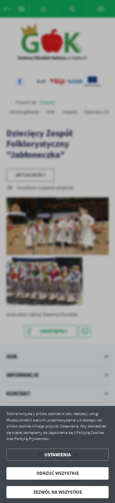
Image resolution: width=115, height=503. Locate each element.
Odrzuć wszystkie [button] (57, 473)
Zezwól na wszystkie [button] (57, 492)
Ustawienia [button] (57, 454)
